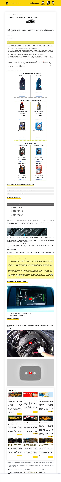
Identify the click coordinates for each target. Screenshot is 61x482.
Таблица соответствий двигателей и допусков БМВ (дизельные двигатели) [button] (21, 190)
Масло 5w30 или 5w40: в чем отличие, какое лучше (46, 445)
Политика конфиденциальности (30, 472)
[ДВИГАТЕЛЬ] (43, 3)
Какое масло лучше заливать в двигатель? (15, 445)
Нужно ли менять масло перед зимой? (45, 422)
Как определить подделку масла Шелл (30, 398)
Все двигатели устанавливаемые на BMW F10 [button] (16, 193)
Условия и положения (27, 471)
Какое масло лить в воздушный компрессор (46, 399)
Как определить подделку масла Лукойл (30, 423)
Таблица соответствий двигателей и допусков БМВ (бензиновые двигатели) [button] (22, 187)
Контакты (41, 471)
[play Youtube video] (30, 299)
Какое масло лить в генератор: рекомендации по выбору (15, 423)
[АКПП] (48, 3)
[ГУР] (53, 3)
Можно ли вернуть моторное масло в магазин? (15, 399)
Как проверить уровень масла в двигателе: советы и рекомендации (30, 445)
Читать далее (20, 414)
